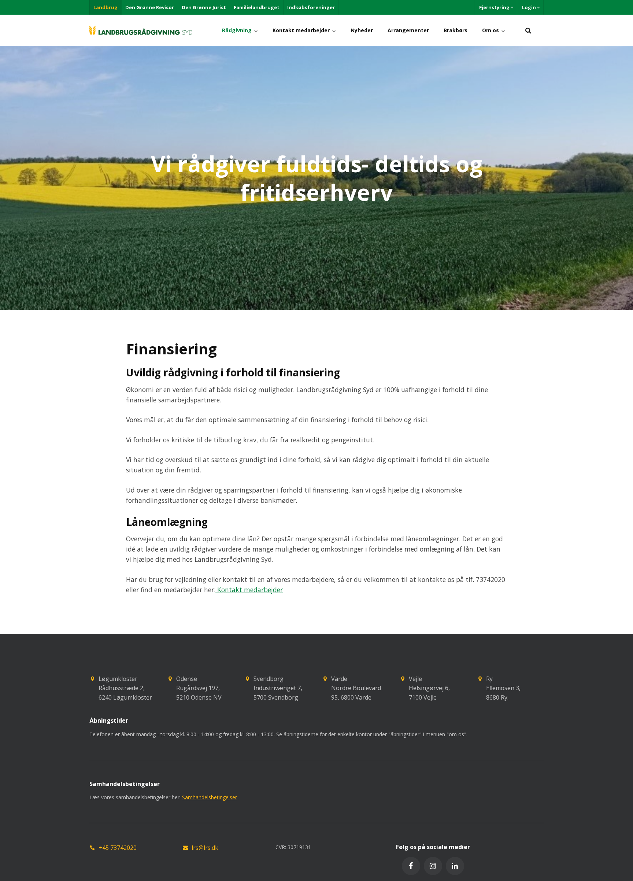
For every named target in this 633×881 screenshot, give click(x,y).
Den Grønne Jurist (204, 7)
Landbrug (105, 7)
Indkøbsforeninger (311, 7)
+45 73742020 (118, 848)
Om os (491, 30)
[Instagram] (433, 866)
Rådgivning (237, 30)
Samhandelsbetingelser (209, 797)
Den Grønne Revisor (149, 7)
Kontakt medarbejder (302, 30)
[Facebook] (411, 866)
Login (529, 7)
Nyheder (362, 30)
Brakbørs (455, 30)
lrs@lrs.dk (205, 848)
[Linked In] (455, 866)
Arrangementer (408, 30)
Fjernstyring (494, 7)
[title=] (528, 30)
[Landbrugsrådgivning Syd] (140, 30)
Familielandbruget (257, 7)
